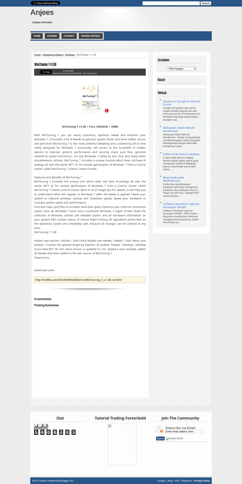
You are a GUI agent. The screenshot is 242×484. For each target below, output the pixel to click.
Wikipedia (187, 480)
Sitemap (52, 36)
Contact (69, 36)
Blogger (64, 480)
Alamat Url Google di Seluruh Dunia (182, 103)
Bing (170, 480)
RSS (72, 480)
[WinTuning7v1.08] (90, 64)
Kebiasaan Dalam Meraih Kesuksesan (179, 129)
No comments (90, 73)
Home (36, 36)
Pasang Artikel (90, 36)
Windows (70, 54)
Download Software (53, 54)
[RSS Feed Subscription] (174, 438)
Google (161, 480)
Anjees (42, 12)
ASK (177, 480)
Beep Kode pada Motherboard (173, 179)
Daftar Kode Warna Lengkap (181, 154)
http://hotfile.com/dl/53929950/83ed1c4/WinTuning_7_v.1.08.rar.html (78, 280)
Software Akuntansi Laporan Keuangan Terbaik (181, 205)
